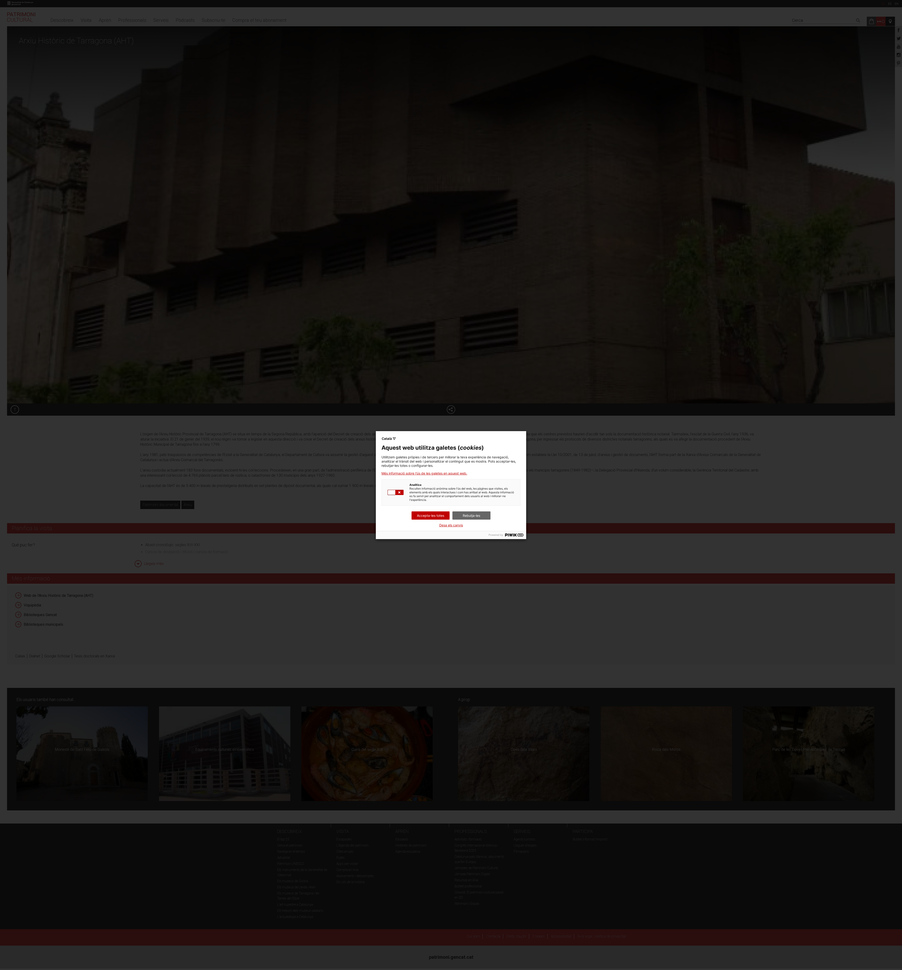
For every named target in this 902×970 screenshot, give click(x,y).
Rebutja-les (471, 516)
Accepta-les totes (430, 516)
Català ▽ (389, 439)
